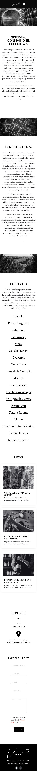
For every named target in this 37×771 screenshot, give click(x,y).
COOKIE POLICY (24, 763)
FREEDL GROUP (24, 761)
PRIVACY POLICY (12, 763)
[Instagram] (20, 768)
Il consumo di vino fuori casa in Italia (17, 581)
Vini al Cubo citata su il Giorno (17, 494)
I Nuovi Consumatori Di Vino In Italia (16, 537)
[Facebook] (16, 768)
